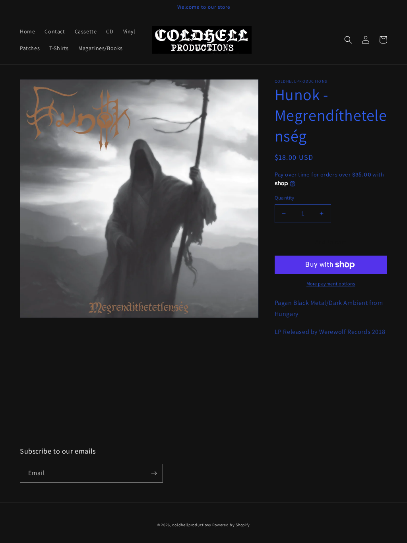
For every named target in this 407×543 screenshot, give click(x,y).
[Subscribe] (154, 473)
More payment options (330, 284)
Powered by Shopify (231, 524)
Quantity (285, 197)
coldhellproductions (191, 524)
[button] (348, 39)
